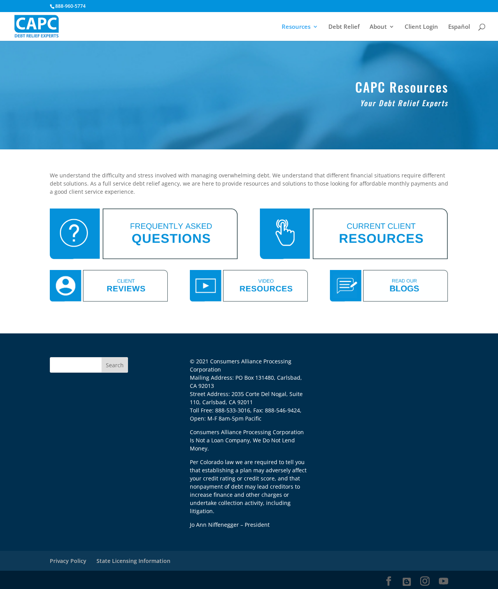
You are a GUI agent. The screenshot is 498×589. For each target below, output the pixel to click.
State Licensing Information (133, 560)
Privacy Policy (68, 560)
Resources (296, 27)
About (378, 27)
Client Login (421, 27)
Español (459, 27)
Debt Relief (343, 27)
